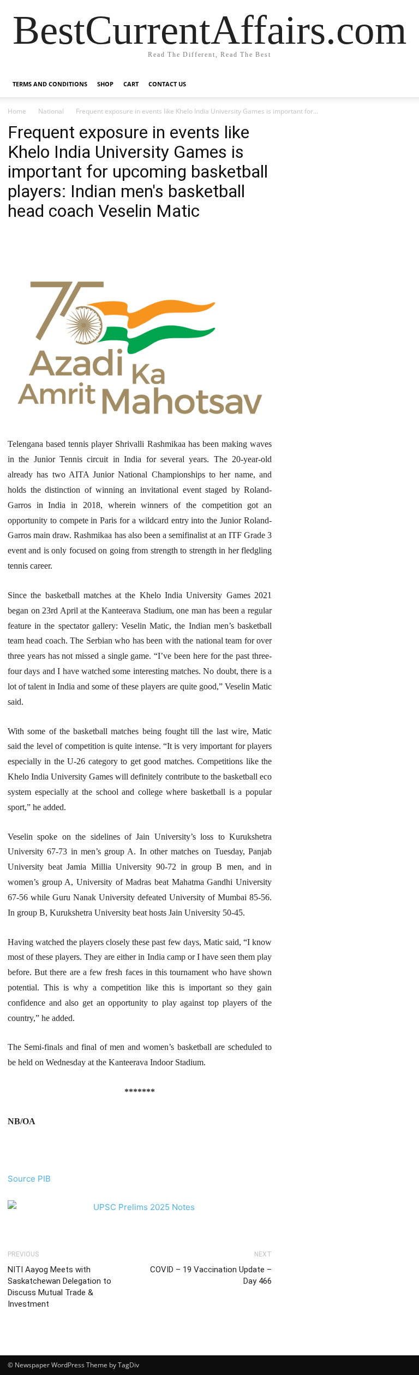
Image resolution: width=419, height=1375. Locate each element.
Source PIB (29, 1178)
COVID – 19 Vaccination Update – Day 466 (211, 1275)
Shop (105, 84)
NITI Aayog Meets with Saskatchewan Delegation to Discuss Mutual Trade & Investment (59, 1287)
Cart (131, 84)
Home (17, 111)
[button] (398, 84)
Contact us (167, 84)
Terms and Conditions (50, 84)
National (51, 111)
